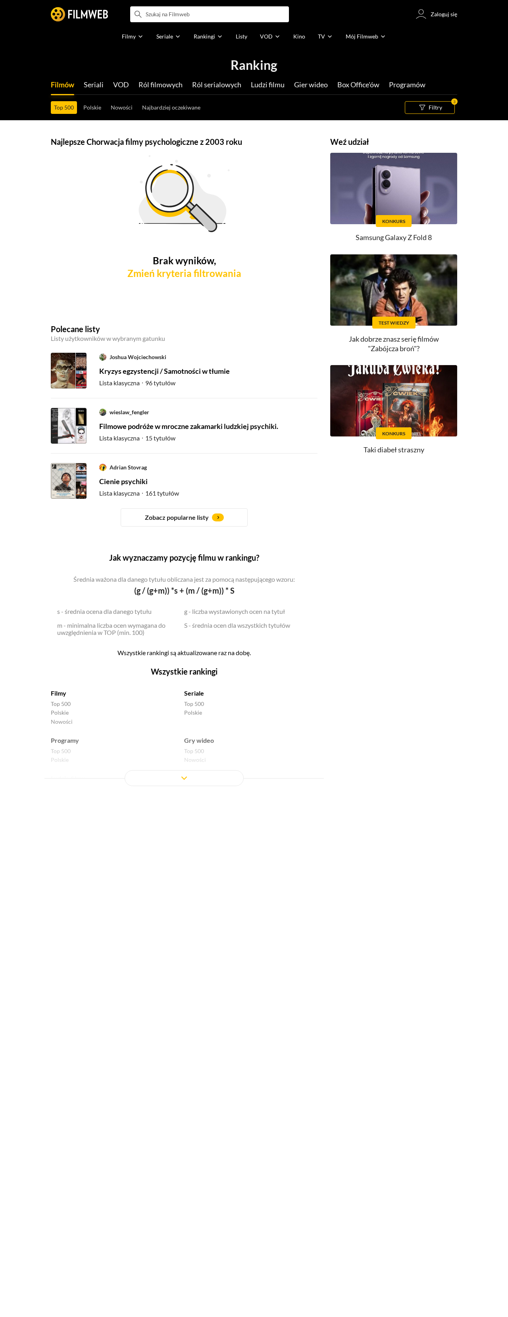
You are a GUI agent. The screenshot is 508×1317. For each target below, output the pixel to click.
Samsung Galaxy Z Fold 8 (394, 237)
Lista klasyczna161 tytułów (139, 493)
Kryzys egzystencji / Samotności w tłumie (164, 371)
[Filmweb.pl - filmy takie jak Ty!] (79, 14)
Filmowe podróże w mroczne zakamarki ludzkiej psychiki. (188, 426)
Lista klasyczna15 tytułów (137, 438)
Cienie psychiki (123, 481)
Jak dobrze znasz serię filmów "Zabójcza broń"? (394, 343)
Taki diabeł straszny (394, 449)
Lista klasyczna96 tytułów (137, 382)
